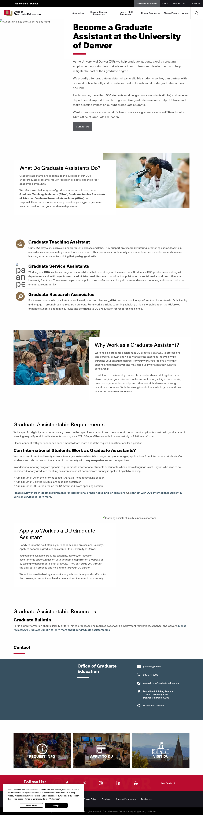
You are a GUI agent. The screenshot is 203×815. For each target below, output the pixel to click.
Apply (165, 3)
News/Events (171, 13)
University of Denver (26, 3)
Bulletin (196, 3)
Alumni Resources (150, 13)
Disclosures (146, 799)
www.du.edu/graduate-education (161, 683)
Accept (56, 805)
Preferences (31, 805)
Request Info (179, 3)
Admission (78, 13)
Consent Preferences (126, 799)
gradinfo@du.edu (152, 666)
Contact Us (82, 126)
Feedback (106, 799)
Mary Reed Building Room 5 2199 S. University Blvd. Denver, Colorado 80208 (158, 694)
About (185, 13)
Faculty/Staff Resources (126, 13)
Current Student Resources (98, 13)
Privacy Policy (90, 799)
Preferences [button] (54, 799)
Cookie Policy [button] (66, 796)
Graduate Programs (147, 3)
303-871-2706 (150, 674)
